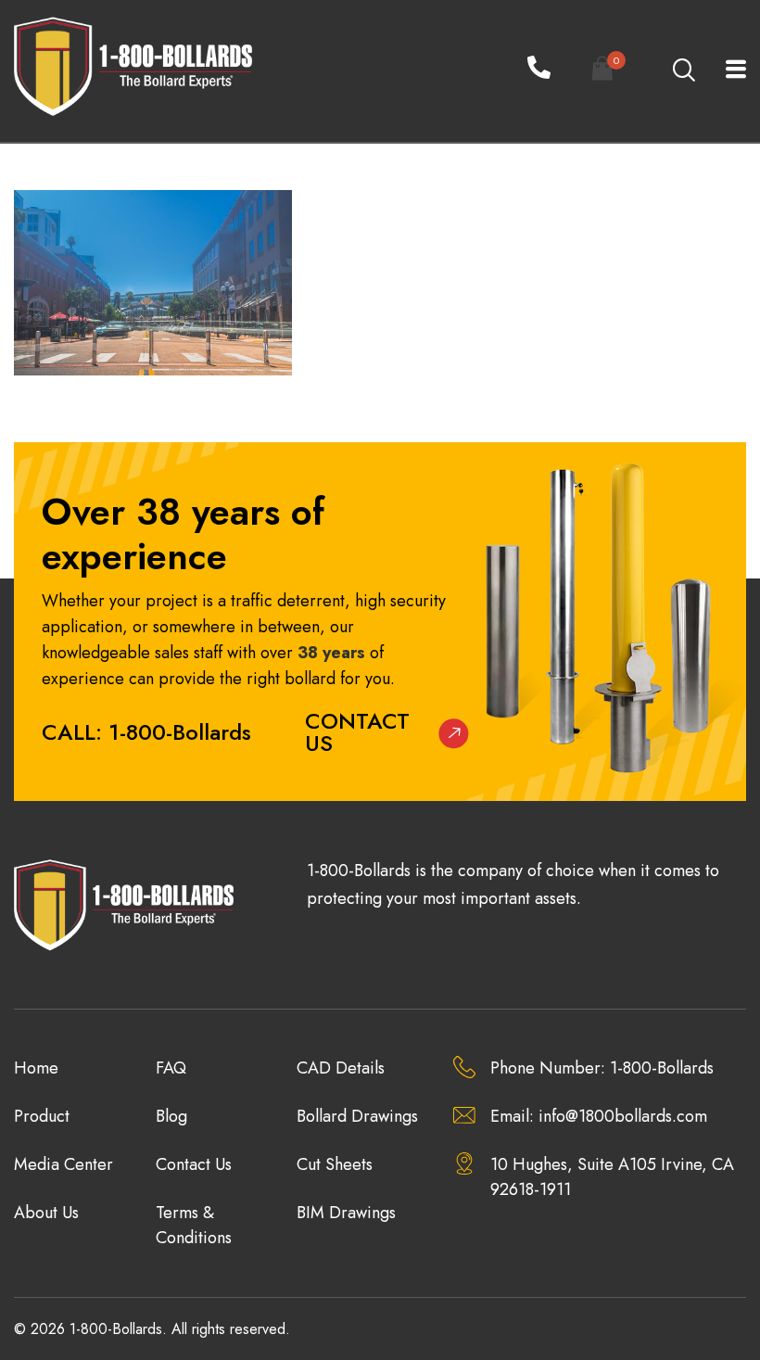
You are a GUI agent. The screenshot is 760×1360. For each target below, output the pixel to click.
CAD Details (341, 1068)
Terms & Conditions (194, 1225)
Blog (171, 1116)
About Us (46, 1213)
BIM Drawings (346, 1213)
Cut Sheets (335, 1164)
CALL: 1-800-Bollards (146, 732)
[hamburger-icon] (725, 71)
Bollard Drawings (357, 1116)
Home (36, 1068)
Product (42, 1116)
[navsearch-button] (683, 71)
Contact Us (357, 732)
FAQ (171, 1068)
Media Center (63, 1164)
